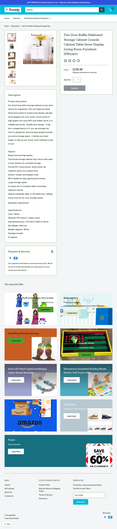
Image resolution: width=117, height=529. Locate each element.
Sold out (74, 88)
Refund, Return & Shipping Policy (49, 489)
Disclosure (43, 498)
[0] (110, 9)
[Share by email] (78, 60)
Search (7, 485)
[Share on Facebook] (65, 60)
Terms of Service (45, 495)
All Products (9, 488)
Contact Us (9, 496)
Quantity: (67, 80)
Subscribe (81, 502)
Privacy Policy (44, 485)
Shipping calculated (80, 72)
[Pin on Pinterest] (69, 60)
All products (15, 26)
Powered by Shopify (12, 518)
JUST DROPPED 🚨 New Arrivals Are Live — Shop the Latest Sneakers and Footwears (58, 2)
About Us (8, 492)
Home (7, 18)
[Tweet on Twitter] (74, 60)
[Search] (102, 9)
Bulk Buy (16, 18)
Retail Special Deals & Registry (36, 18)
